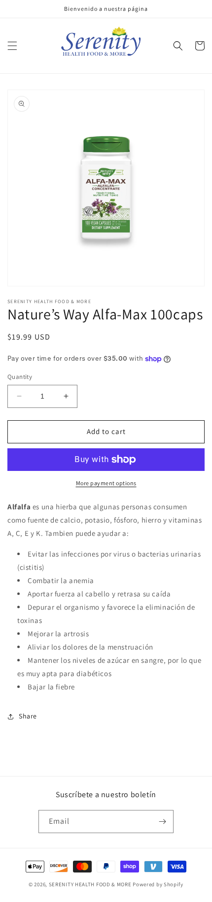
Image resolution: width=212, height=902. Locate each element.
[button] (12, 46)
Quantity (19, 377)
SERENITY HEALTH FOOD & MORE (90, 884)
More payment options (106, 483)
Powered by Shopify (158, 884)
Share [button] (28, 716)
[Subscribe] (162, 821)
